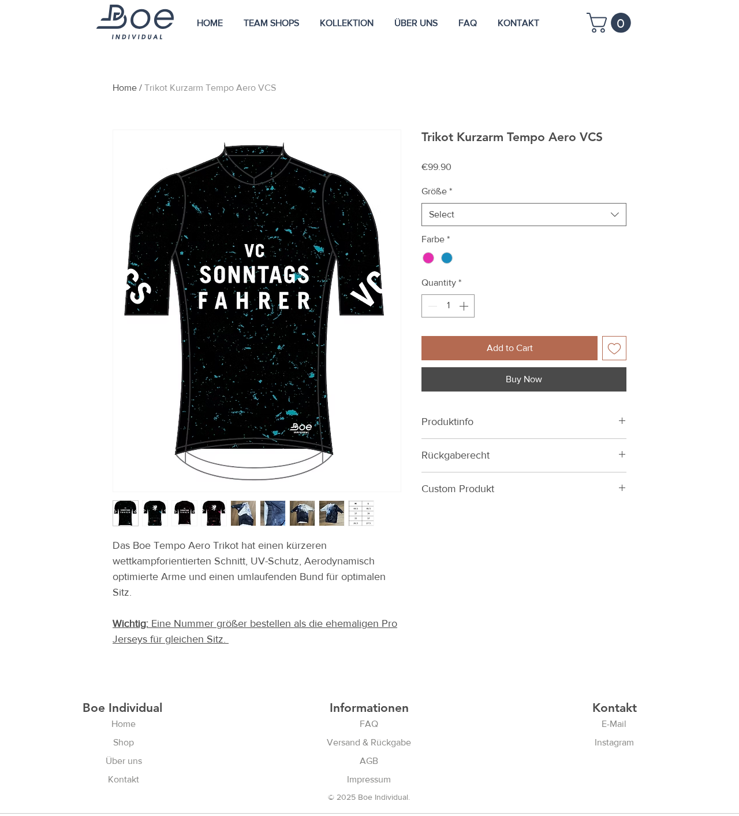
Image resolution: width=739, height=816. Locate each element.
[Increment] (465, 306)
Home (125, 88)
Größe (436, 191)
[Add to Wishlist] (614, 348)
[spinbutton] (448, 306)
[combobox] (523, 214)
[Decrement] (431, 306)
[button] (611, 23)
